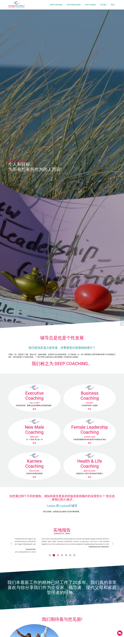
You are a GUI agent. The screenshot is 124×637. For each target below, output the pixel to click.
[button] (11, 543)
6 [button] (70, 553)
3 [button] (58, 553)
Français (122, 320)
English (122, 316)
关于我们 (103, 5)
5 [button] (66, 553)
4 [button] (62, 553)
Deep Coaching (56, 5)
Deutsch (122, 312)
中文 (122, 324)
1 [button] (50, 553)
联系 (112, 5)
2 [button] (54, 553)
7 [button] (74, 553)
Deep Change (90, 5)
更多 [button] (34, 409)
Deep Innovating (74, 5)
